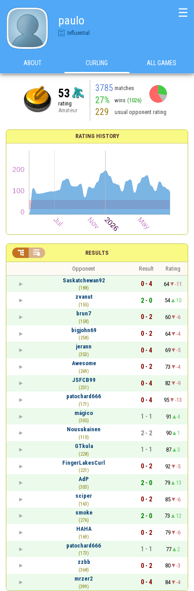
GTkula (84, 446)
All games (161, 63)
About (32, 63)
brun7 (83, 313)
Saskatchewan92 (84, 280)
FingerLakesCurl (83, 462)
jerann (84, 346)
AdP (84, 479)
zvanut (83, 296)
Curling (97, 63)
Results (97, 252)
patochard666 (83, 396)
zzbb (84, 561)
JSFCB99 (84, 380)
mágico (83, 413)
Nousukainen (84, 429)
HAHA (84, 528)
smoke (83, 512)
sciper (83, 495)
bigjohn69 (84, 330)
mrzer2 (83, 578)
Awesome (84, 363)
